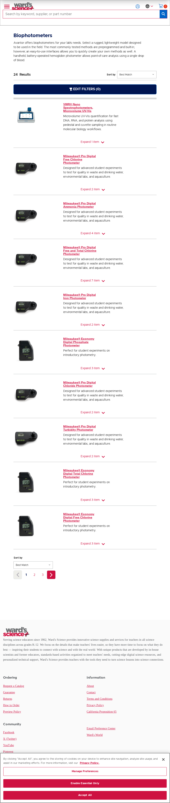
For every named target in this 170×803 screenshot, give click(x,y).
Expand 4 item (90, 233)
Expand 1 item (90, 142)
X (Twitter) (10, 738)
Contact (91, 692)
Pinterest (8, 751)
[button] (138, 6)
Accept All (85, 795)
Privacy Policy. (89, 763)
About (90, 686)
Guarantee (9, 692)
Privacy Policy (95, 705)
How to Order (11, 705)
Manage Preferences (85, 771)
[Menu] (6, 6)
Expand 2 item (90, 189)
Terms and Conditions (99, 698)
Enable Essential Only (85, 783)
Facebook (8, 732)
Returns (7, 698)
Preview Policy (12, 711)
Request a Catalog (13, 686)
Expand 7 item (90, 280)
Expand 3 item (90, 368)
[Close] (163, 759)
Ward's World (95, 734)
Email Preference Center (101, 728)
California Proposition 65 (102, 711)
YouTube (8, 745)
